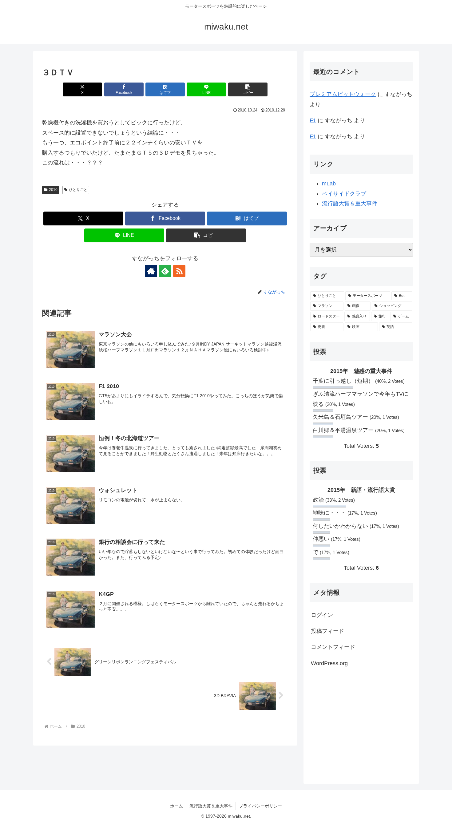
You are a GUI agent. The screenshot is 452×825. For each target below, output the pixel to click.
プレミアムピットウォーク (343, 94)
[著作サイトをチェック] (151, 271)
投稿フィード (327, 631)
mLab (329, 183)
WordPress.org (329, 663)
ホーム (176, 805)
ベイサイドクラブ (344, 194)
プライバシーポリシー (260, 805)
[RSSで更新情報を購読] (179, 271)
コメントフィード (333, 647)
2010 (53, 190)
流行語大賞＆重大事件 (349, 203)
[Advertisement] (361, 724)
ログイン (322, 615)
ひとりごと (78, 190)
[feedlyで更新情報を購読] (165, 271)
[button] (248, 89)
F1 (313, 120)
